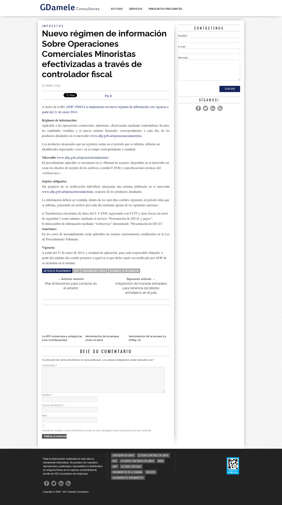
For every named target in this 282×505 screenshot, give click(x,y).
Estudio (117, 8)
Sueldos (150, 472)
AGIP (115, 466)
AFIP (76, 270)
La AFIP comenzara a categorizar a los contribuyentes (62, 338)
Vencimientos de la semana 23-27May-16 (148, 338)
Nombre (47, 394)
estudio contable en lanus (153, 455)
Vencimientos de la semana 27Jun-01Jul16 (102, 338)
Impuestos (53, 26)
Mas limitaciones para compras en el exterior (71, 286)
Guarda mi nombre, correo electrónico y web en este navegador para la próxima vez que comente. (97, 430)
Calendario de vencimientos (128, 477)
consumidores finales (94, 270)
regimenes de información (124, 270)
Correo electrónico (53, 405)
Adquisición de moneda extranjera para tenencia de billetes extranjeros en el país (141, 288)
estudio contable (131, 466)
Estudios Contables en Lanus (137, 461)
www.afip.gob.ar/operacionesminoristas (116, 135)
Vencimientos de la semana (127, 472)
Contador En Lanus (123, 455)
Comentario (49, 365)
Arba (160, 461)
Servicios (135, 8)
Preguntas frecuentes (165, 8)
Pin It (108, 96)
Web (44, 415)
